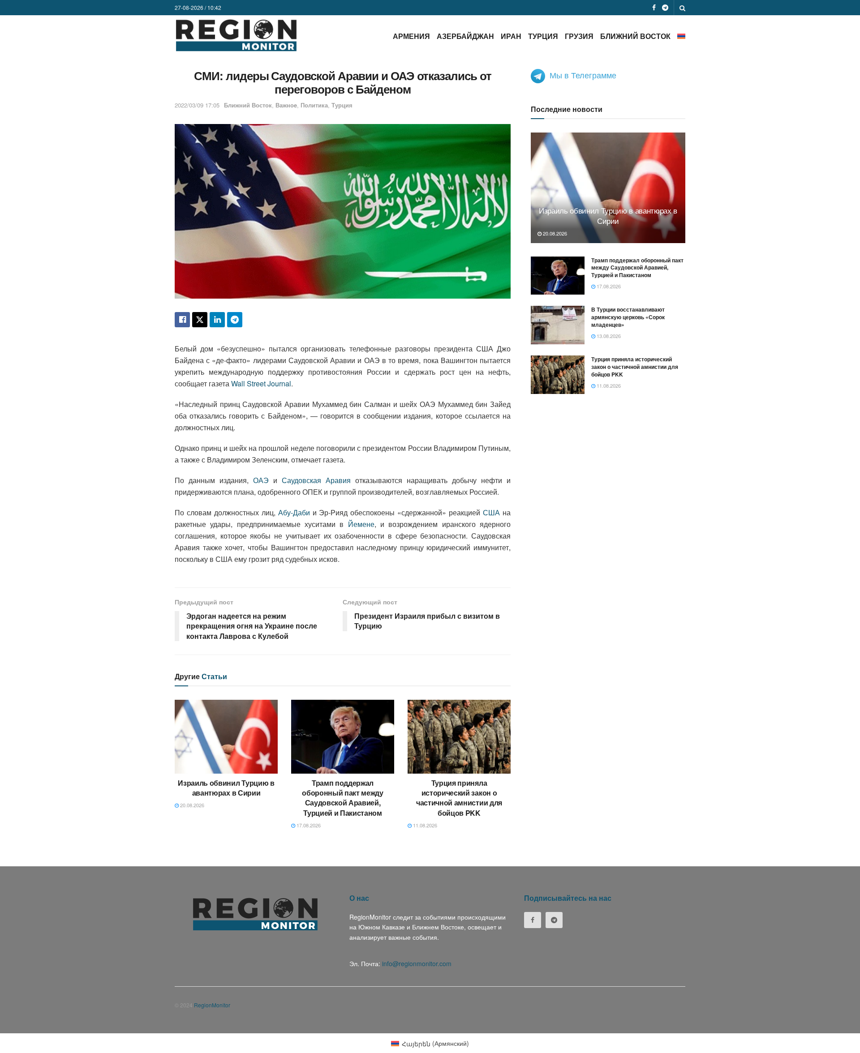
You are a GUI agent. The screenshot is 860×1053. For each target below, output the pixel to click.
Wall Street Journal (261, 383)
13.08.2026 (608, 335)
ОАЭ (261, 480)
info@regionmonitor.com (417, 963)
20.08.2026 (191, 805)
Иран (511, 36)
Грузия (579, 36)
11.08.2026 (424, 825)
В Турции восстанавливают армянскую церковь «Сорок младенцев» (628, 317)
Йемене (361, 524)
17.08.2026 (308, 825)
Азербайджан (465, 36)
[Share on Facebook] (182, 319)
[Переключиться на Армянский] (681, 36)
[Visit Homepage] (236, 35)
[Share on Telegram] (234, 319)
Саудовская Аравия (316, 480)
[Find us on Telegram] (665, 7)
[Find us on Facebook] (654, 7)
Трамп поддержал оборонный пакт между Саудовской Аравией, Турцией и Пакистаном (342, 798)
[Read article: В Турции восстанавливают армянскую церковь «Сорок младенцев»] (558, 325)
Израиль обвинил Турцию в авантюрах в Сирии (226, 788)
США (491, 512)
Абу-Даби (294, 512)
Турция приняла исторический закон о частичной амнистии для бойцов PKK (459, 798)
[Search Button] (682, 7)
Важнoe (286, 105)
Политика (314, 105)
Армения (411, 36)
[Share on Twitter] (199, 319)
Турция (543, 36)
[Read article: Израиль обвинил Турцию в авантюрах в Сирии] (226, 736)
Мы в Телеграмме (583, 75)
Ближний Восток (635, 36)
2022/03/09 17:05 (197, 105)
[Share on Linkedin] (217, 319)
